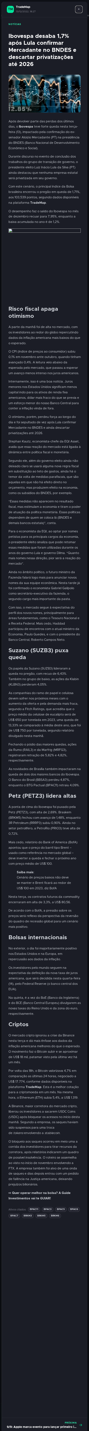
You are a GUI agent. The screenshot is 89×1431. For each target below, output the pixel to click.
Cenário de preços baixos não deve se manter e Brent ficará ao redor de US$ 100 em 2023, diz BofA (44, 883)
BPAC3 (48, 1209)
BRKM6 (55, 1216)
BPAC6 (74, 1209)
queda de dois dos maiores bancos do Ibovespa (43, 774)
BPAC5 (61, 1209)
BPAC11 (34, 1209)
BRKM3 (28, 1216)
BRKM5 (41, 1216)
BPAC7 (14, 1216)
